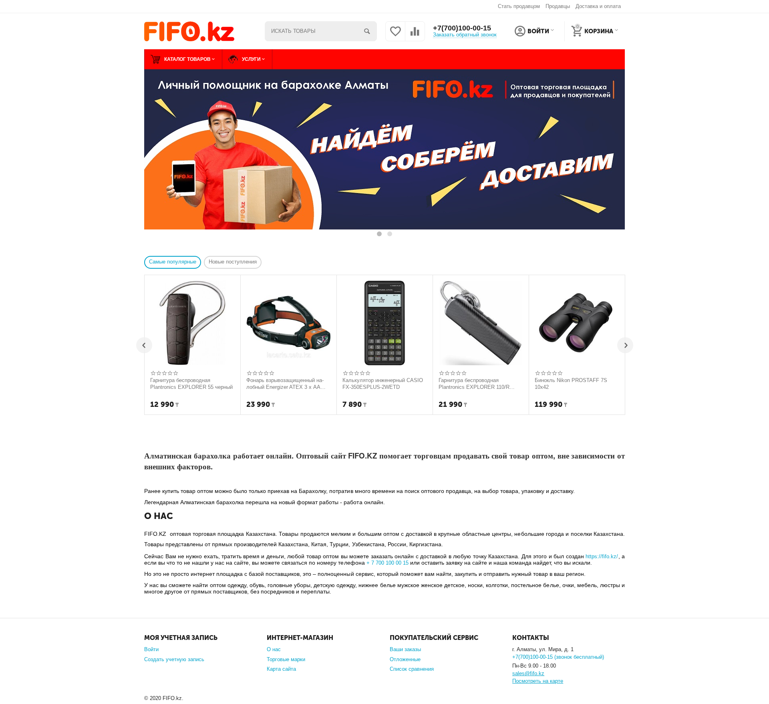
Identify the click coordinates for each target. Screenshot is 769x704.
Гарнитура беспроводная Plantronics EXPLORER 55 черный (191, 383)
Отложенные (405, 659)
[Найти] (367, 31)
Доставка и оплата (598, 6)
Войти (151, 649)
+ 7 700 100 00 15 (387, 563)
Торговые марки (286, 659)
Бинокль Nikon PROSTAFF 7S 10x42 (571, 383)
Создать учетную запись (174, 659)
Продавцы (558, 6)
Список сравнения (412, 669)
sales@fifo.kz (528, 673)
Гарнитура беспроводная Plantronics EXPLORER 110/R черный (474, 383)
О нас (274, 649)
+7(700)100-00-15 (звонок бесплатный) (558, 657)
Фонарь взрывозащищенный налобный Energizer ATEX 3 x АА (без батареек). (285, 383)
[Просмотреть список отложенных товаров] (395, 36)
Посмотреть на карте (537, 681)
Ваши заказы (405, 649)
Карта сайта (281, 669)
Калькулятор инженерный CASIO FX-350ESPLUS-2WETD (382, 383)
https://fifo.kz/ (602, 556)
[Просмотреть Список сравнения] (415, 36)
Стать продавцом (519, 6)
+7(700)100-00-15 (462, 28)
